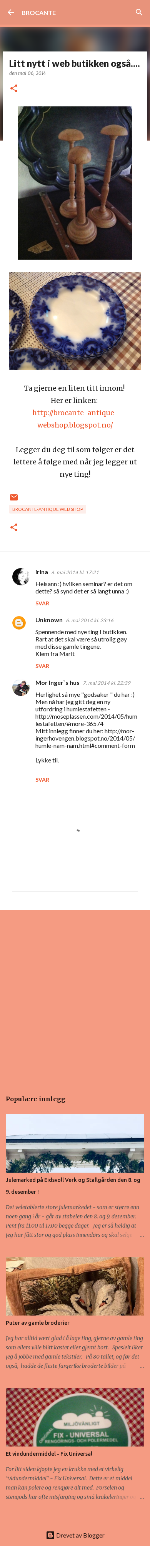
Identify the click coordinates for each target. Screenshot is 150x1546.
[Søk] (139, 12)
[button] (13, 89)
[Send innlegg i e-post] (13, 500)
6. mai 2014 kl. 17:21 (75, 572)
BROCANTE (39, 12)
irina (41, 571)
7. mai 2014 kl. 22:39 (106, 683)
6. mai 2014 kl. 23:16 (89, 620)
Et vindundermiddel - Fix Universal (49, 1454)
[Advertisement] (75, 996)
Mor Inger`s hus (57, 682)
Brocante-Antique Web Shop (47, 509)
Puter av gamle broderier (38, 1323)
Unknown (49, 619)
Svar (42, 603)
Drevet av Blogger (80, 1535)
